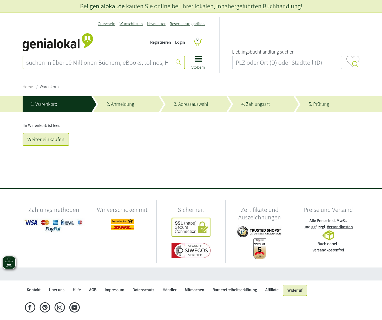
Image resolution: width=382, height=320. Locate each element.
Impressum (114, 289)
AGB (92, 289)
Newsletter (156, 24)
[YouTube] (74, 308)
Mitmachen (194, 289)
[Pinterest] (44, 308)
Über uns (56, 289)
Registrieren (160, 42)
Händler (169, 289)
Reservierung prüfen (187, 24)
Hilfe (77, 289)
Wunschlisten (131, 24)
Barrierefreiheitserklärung (235, 289)
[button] (198, 64)
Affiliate (272, 289)
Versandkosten (340, 227)
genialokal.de (107, 6)
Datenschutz (143, 289)
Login (180, 42)
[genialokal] (58, 42)
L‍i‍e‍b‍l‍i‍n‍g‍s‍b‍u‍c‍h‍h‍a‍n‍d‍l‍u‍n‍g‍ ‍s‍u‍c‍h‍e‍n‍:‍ (263, 51)
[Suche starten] (178, 62)
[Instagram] (59, 308)
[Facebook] (30, 308)
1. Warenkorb (44, 104)
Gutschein (106, 24)
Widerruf (294, 290)
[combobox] (97, 62)
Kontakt (34, 289)
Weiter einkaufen (45, 139)
